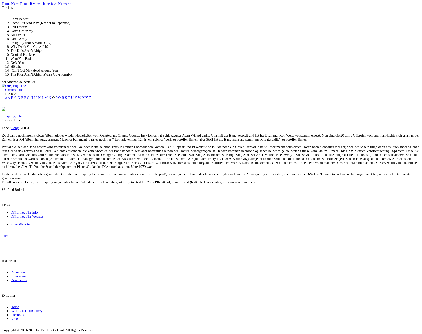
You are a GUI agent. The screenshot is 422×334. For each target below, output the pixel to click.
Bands (24, 3)
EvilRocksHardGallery (26, 311)
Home (6, 3)
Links (14, 319)
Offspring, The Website (27, 216)
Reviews (36, 3)
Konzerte (64, 3)
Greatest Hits (14, 90)
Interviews (50, 3)
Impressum (18, 276)
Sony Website (20, 224)
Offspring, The (15, 86)
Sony (15, 128)
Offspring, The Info (24, 212)
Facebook (17, 315)
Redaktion (18, 272)
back (5, 236)
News (15, 3)
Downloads (19, 280)
